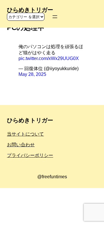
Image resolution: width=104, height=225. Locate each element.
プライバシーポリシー (30, 155)
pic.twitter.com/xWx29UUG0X (48, 58)
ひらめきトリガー (30, 10)
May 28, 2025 (32, 74)
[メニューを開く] (54, 16)
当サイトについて (25, 134)
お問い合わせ (21, 144)
